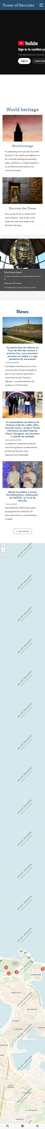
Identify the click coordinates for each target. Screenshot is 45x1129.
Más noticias (23, 531)
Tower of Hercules (18, 5)
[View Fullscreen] (3, 556)
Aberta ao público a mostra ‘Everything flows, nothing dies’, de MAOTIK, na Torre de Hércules (22, 496)
